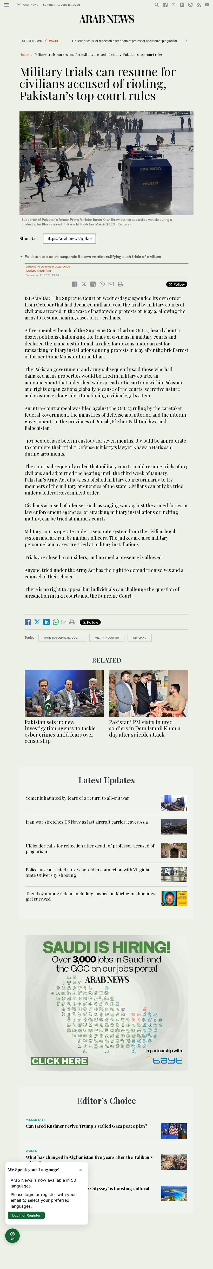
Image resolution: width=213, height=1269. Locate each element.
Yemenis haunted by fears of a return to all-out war (77, 798)
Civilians (139, 637)
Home (24, 54)
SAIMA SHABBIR (38, 271)
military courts (107, 637)
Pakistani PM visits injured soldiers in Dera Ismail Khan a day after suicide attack (145, 728)
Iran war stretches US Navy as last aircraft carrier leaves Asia (87, 822)
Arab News (30, 4)
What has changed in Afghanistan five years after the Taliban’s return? (89, 1159)
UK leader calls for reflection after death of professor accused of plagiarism (90, 848)
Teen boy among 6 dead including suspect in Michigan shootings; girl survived (91, 896)
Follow (178, 284)
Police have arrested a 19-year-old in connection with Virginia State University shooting (133, 41)
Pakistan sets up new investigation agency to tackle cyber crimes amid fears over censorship (60, 731)
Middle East (35, 1119)
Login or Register (26, 1215)
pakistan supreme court (62, 637)
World (53, 41)
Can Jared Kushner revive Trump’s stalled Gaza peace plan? (86, 1126)
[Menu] (6, 5)
